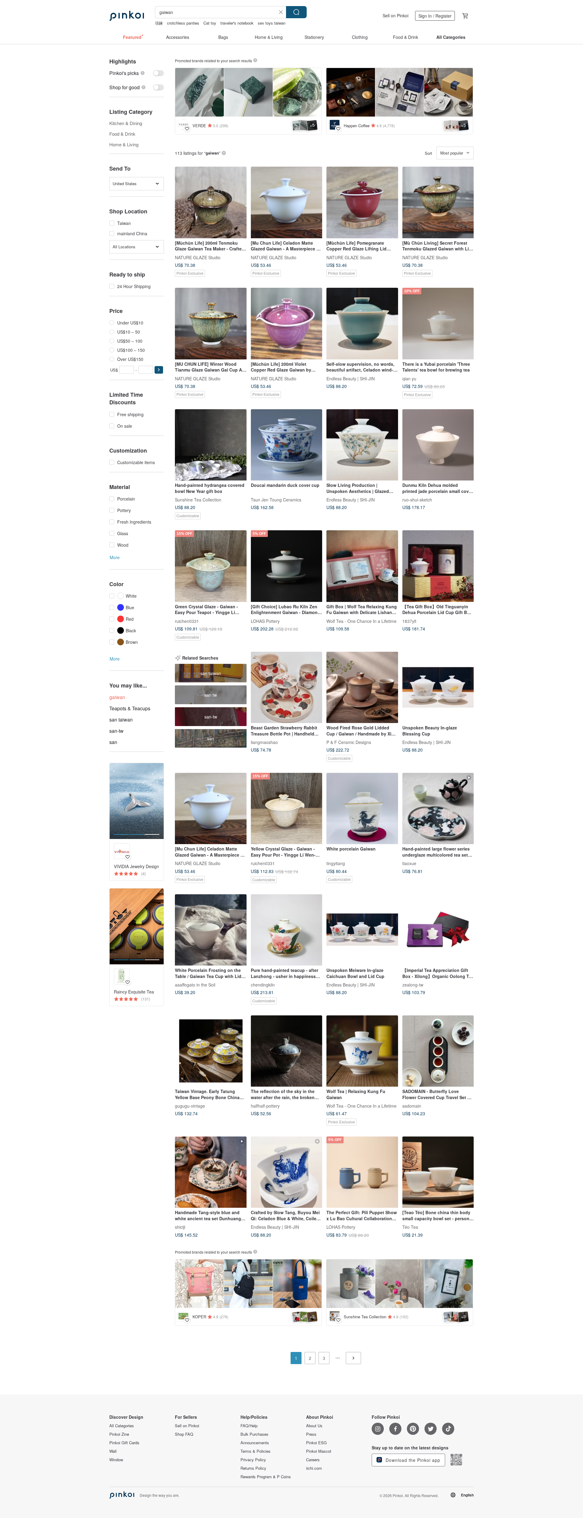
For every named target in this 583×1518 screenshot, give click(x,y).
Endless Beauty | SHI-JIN (350, 378)
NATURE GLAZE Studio (197, 257)
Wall (113, 1451)
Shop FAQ (184, 1434)
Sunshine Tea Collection (198, 500)
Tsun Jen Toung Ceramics (276, 500)
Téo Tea (410, 1227)
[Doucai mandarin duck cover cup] (286, 445)
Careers (313, 1460)
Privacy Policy (253, 1460)
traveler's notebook (237, 23)
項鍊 (159, 23)
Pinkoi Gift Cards (124, 1443)
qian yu (409, 378)
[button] (159, 370)
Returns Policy (253, 1468)
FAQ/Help (248, 1426)
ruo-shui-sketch (417, 500)
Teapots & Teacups (129, 708)
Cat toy (209, 23)
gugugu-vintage (190, 1106)
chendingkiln (263, 985)
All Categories (121, 1426)
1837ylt (409, 621)
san (113, 742)
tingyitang (335, 863)
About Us (314, 1426)
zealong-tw (412, 985)
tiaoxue (409, 863)
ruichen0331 (187, 621)
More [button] (115, 557)
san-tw (116, 730)
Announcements (254, 1443)
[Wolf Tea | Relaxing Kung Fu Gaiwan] (362, 1051)
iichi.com (314, 1468)
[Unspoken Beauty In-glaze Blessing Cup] (438, 687)
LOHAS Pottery (265, 621)
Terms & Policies (255, 1451)
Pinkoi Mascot (318, 1451)
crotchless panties (183, 23)
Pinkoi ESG (316, 1443)
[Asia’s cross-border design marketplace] (126, 15)
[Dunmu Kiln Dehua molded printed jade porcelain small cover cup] (438, 445)
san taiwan (121, 719)
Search (296, 12)
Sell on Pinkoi (395, 15)
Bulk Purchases (254, 1434)
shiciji (180, 1227)
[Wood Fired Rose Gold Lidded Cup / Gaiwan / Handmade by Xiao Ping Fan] (362, 687)
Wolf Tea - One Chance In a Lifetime (361, 621)
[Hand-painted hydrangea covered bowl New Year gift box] (211, 445)
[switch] (136, 73)
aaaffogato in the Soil (195, 985)
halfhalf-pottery (265, 1106)
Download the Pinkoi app (412, 1460)
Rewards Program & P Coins (265, 1477)
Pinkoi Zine (119, 1434)
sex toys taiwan (271, 23)
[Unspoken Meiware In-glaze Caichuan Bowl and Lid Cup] (362, 930)
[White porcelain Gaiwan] (362, 808)
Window (116, 1460)
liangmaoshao (264, 742)
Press (311, 1434)
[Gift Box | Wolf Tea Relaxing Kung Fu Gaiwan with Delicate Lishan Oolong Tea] (362, 566)
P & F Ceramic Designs (348, 742)
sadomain (411, 1106)
